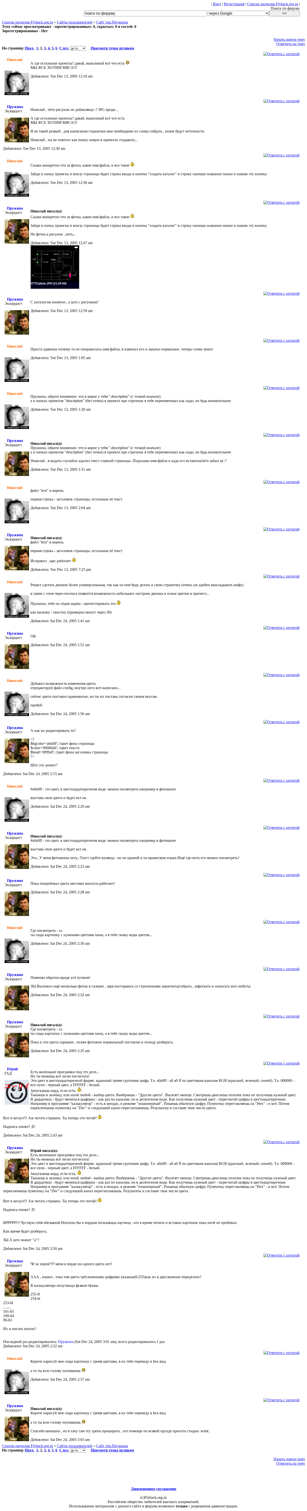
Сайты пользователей (74, 22)
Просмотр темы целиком (112, 48)
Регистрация (234, 4)
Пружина (15, 107)
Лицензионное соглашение (153, 1489)
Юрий (12, 1069)
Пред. (29, 48)
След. (64, 48)
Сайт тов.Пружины (112, 22)
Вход (217, 4)
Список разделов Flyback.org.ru (272, 4)
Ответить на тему (290, 44)
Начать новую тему (289, 39)
